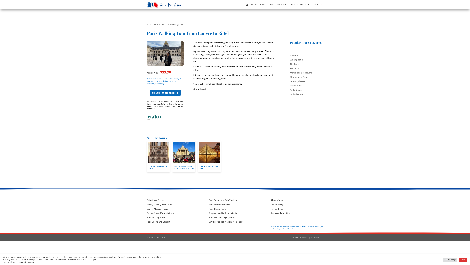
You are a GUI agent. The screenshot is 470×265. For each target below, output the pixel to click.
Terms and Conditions (281, 213)
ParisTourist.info (157, 237)
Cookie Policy (277, 204)
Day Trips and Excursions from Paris (226, 221)
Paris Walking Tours (156, 217)
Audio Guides (296, 90)
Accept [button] (463, 259)
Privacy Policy (277, 209)
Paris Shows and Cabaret (158, 221)
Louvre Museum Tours (157, 209)
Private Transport (300, 4)
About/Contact (278, 200)
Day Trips (294, 55)
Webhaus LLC (317, 237)
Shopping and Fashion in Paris (223, 213)
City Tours (294, 64)
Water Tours (296, 85)
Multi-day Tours (297, 94)
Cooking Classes (297, 81)
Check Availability (165, 92)
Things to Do (152, 24)
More (315, 4)
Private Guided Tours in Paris (160, 213)
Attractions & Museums (301, 72)
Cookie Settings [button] (450, 259)
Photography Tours (299, 77)
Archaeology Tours (176, 24)
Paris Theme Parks (217, 209)
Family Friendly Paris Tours (159, 204)
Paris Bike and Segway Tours (222, 217)
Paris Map (282, 4)
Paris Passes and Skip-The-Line (223, 200)
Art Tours (294, 68)
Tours (271, 4)
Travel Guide (258, 4)
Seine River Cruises (155, 200)
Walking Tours (296, 59)
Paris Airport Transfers (219, 204)
